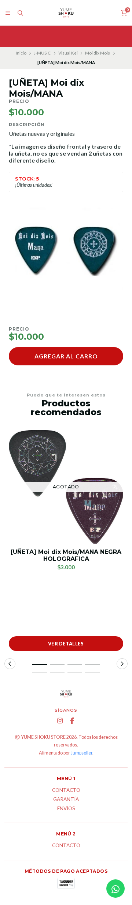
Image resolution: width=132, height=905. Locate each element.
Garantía (66, 799)
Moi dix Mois (97, 53)
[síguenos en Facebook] (72, 721)
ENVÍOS (66, 808)
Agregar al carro (66, 356)
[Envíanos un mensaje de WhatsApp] (115, 888)
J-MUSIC (42, 53)
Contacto (66, 790)
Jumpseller (81, 753)
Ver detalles (66, 644)
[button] (39, 664)
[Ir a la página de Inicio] (66, 13)
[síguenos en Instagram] (60, 721)
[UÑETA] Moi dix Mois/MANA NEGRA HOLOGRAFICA (66, 555)
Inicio (21, 53)
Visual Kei (68, 53)
